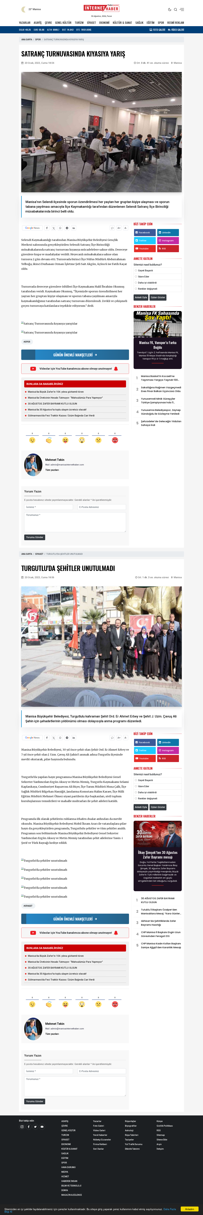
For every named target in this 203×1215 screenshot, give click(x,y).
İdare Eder (143, 276)
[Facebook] (29, 1127)
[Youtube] (42, 1127)
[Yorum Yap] (112, 227)
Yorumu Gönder (34, 537)
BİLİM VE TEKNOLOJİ (71, 1186)
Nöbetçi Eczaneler (102, 1139)
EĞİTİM (150, 22)
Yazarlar (97, 1121)
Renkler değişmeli (147, 288)
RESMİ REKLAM (175, 22)
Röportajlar (130, 1121)
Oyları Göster (158, 297)
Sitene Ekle (162, 1139)
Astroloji (129, 1130)
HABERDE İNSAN (69, 1181)
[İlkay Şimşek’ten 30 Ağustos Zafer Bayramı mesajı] (158, 835)
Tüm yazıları (52, 470)
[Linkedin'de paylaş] (73, 227)
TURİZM (79, 22)
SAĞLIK (139, 22)
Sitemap (161, 1135)
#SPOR (26, 342)
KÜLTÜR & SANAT (122, 22)
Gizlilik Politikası (165, 1126)
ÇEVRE (48, 22)
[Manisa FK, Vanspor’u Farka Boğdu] (158, 325)
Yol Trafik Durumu (133, 1144)
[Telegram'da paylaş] (67, 227)
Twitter (143, 240)
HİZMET (65, 1176)
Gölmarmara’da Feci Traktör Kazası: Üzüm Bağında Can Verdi (61, 415)
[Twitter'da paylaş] (53, 227)
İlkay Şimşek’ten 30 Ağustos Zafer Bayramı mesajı (157, 855)
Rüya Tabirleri (131, 1135)
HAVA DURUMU (68, 1167)
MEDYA (64, 1172)
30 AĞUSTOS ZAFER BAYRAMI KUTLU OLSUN (52, 403)
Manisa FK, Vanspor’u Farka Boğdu (157, 345)
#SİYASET (27, 906)
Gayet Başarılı (145, 270)
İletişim (160, 1149)
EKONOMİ (104, 22)
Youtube (143, 248)
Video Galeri (99, 1130)
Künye (160, 1121)
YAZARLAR (24, 22)
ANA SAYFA (26, 39)
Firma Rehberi (100, 1144)
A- (126, 228)
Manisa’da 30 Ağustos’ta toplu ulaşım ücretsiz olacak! (57, 409)
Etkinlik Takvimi (132, 1149)
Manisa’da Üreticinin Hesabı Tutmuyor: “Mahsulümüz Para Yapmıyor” (65, 397)
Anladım (189, 1209)
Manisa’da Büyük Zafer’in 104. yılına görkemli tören (56, 391)
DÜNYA (64, 1190)
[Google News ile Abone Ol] (32, 227)
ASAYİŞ (37, 22)
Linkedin (166, 232)
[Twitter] (35, 1127)
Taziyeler (129, 1139)
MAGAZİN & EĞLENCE (71, 1195)
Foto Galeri (98, 1126)
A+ (119, 228)
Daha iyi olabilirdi (147, 282)
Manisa (178, 63)
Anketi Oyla (141, 297)
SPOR (161, 22)
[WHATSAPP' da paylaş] (60, 227)
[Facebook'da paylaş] (46, 227)
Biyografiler (131, 1126)
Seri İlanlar (98, 1149)
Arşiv (159, 1144)
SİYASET (91, 22)
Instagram (168, 240)
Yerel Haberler (100, 1135)
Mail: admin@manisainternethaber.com (64, 465)
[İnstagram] (22, 1127)
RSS (164, 248)
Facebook (144, 232)
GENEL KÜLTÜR (63, 22)
